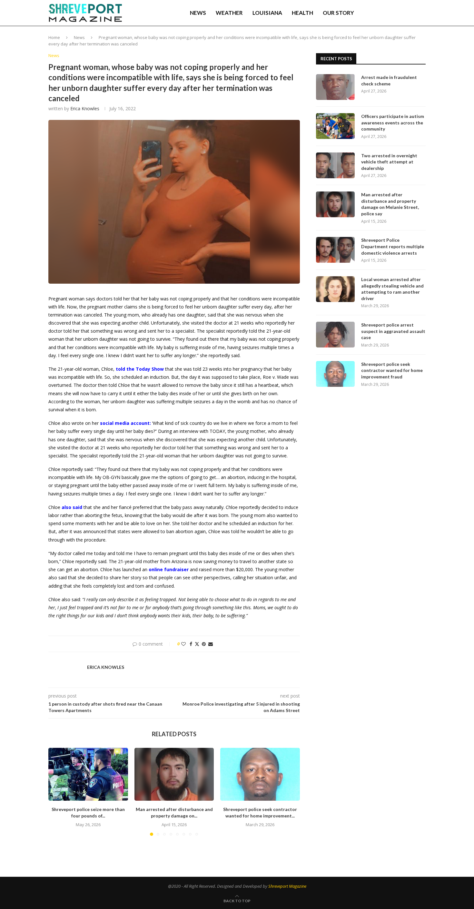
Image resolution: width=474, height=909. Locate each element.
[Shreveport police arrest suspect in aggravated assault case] (335, 334)
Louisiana (267, 12)
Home (54, 37)
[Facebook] (379, 13)
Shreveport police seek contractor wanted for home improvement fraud (392, 370)
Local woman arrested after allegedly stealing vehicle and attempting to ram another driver (392, 289)
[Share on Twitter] (197, 644)
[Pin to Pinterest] (204, 644)
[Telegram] (406, 13)
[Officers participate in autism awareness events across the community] (335, 126)
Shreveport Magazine (287, 886)
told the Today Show (140, 369)
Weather (229, 12)
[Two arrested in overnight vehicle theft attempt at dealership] (335, 165)
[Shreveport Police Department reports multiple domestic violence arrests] (335, 250)
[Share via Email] (210, 644)
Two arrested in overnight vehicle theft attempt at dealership (389, 162)
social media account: (125, 423)
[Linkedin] (392, 13)
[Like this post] (183, 644)
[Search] (422, 13)
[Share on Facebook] (191, 644)
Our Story (338, 12)
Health (302, 12)
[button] (57, 791)
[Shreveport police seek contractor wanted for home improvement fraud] (260, 774)
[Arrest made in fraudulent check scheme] (335, 87)
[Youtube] (399, 13)
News (198, 12)
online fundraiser (169, 569)
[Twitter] (386, 13)
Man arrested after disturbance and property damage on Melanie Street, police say (390, 204)
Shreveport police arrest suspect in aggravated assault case (393, 331)
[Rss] (412, 13)
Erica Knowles (84, 108)
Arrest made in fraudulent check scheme (389, 80)
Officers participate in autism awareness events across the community (392, 122)
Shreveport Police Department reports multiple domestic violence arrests (392, 246)
